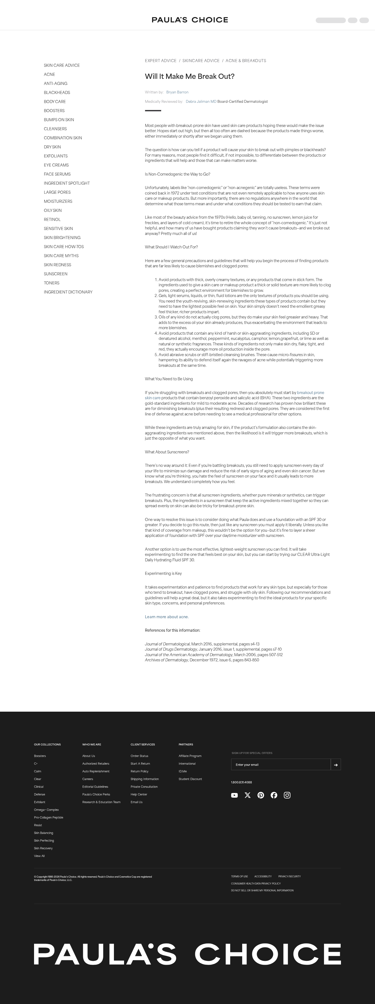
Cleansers (55, 128)
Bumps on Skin (59, 119)
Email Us (136, 802)
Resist (38, 825)
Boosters (54, 110)
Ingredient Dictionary (68, 292)
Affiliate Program (190, 755)
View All (39, 855)
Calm (37, 771)
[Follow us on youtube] (234, 795)
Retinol (52, 219)
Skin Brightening (62, 237)
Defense (39, 794)
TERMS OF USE (239, 876)
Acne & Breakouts (246, 60)
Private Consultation (144, 786)
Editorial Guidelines (95, 786)
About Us (88, 755)
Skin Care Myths (61, 255)
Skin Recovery (43, 848)
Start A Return (140, 763)
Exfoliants (56, 156)
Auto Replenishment (96, 771)
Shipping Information (145, 778)
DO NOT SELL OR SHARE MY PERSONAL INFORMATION (262, 890)
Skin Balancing (43, 832)
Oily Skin (53, 210)
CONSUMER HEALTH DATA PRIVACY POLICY (256, 883)
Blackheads (57, 92)
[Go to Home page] (190, 20)
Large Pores (57, 192)
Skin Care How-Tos (64, 246)
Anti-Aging (55, 83)
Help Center (139, 794)
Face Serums (57, 174)
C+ (36, 763)
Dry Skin (52, 146)
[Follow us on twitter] (247, 795)
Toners (51, 282)
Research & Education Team (101, 802)
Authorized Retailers (95, 763)
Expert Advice (161, 60)
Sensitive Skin (58, 228)
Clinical (38, 786)
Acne (49, 74)
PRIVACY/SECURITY (289, 876)
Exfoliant (39, 802)
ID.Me (183, 771)
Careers (87, 778)
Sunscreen (56, 273)
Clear (37, 778)
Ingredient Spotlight (67, 183)
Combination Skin (63, 137)
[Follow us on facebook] (274, 795)
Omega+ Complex (46, 809)
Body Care (55, 101)
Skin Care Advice (62, 65)
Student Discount (190, 778)
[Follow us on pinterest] (261, 795)
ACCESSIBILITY (263, 876)
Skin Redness (57, 264)
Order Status (139, 755)
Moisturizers (58, 201)
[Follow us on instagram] (287, 795)
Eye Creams (56, 165)
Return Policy (139, 771)
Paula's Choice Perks (96, 794)
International (187, 763)
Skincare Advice (201, 60)
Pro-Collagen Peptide (48, 817)
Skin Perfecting (44, 840)
